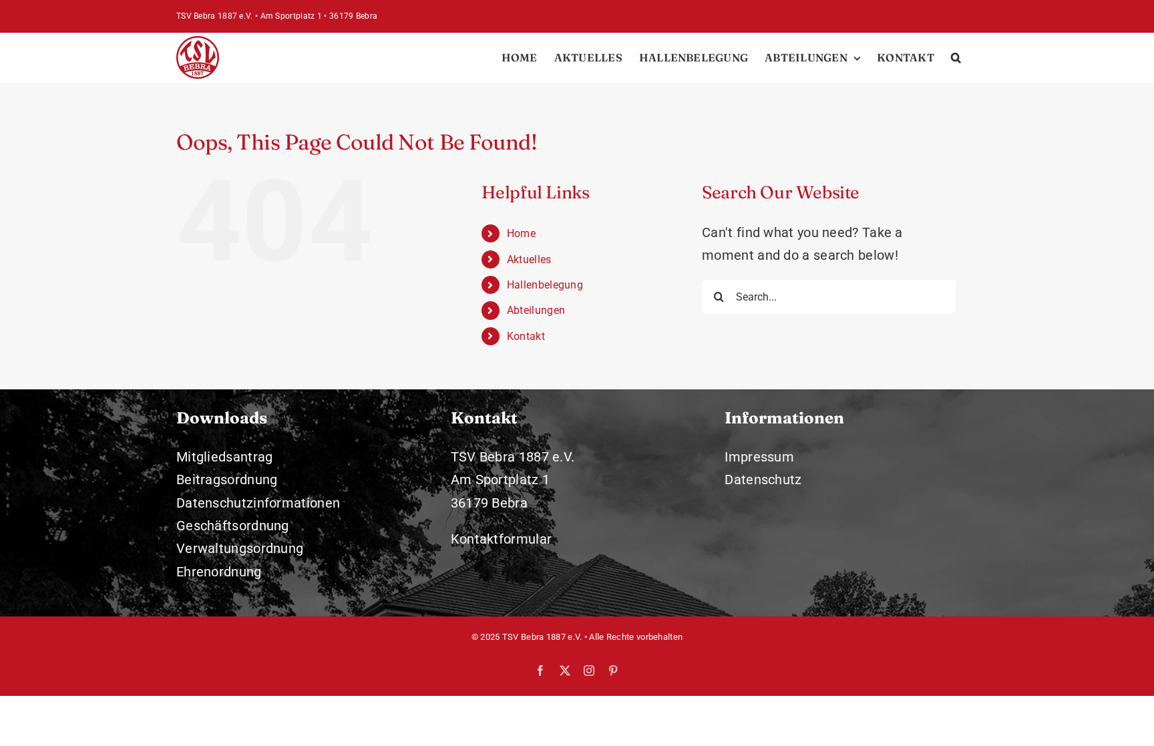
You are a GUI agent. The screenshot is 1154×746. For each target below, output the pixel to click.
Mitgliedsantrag (224, 457)
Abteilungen (536, 310)
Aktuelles (529, 259)
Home (521, 233)
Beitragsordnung (227, 480)
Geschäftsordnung (232, 526)
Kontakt (526, 336)
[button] (956, 57)
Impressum (759, 457)
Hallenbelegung (545, 284)
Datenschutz (763, 480)
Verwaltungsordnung (239, 548)
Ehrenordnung (219, 572)
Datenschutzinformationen (258, 503)
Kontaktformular (501, 539)
